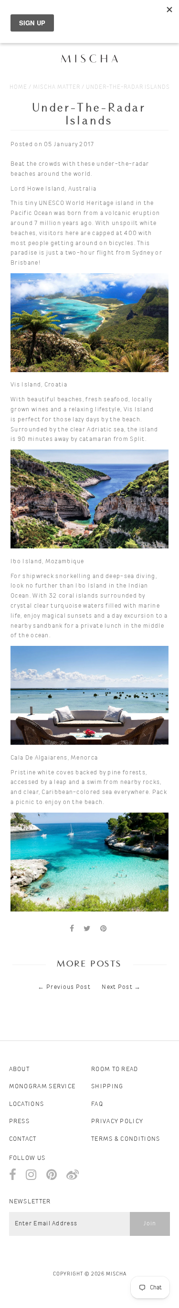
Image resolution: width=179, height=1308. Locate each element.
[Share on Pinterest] (103, 929)
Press (19, 1121)
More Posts (89, 964)
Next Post (117, 987)
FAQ (97, 1104)
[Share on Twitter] (87, 929)
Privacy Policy (117, 1121)
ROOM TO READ (114, 1069)
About (19, 1069)
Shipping (107, 1086)
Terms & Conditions (125, 1139)
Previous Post (68, 987)
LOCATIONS (26, 1104)
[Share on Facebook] (72, 929)
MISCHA (116, 1273)
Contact (23, 1139)
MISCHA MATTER (56, 87)
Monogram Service (42, 1086)
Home (18, 87)
